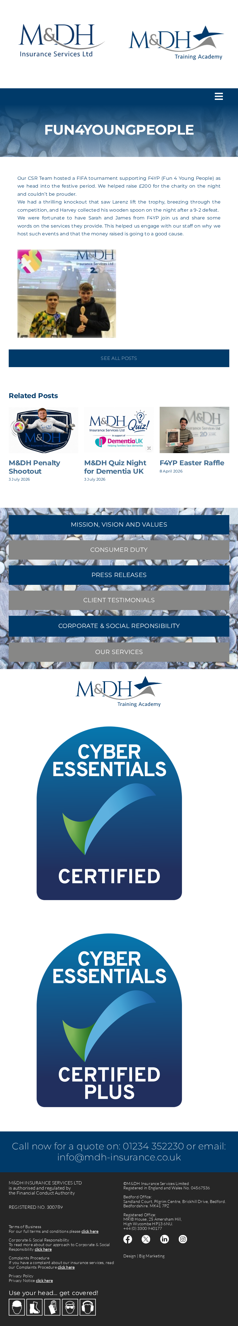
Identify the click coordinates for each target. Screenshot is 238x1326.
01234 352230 (153, 1146)
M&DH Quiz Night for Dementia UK (115, 467)
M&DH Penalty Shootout (34, 467)
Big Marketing (152, 1255)
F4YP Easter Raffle (192, 463)
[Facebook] (127, 1237)
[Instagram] (182, 1237)
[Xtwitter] (146, 1237)
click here (90, 1231)
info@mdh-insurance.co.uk (119, 1157)
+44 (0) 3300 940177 (142, 1228)
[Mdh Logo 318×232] (61, 16)
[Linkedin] (164, 1237)
